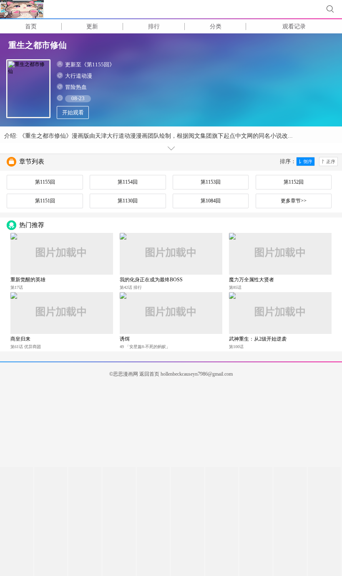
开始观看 (73, 112)
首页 (31, 26)
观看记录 (294, 26)
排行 (154, 26)
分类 (215, 26)
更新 (92, 26)
